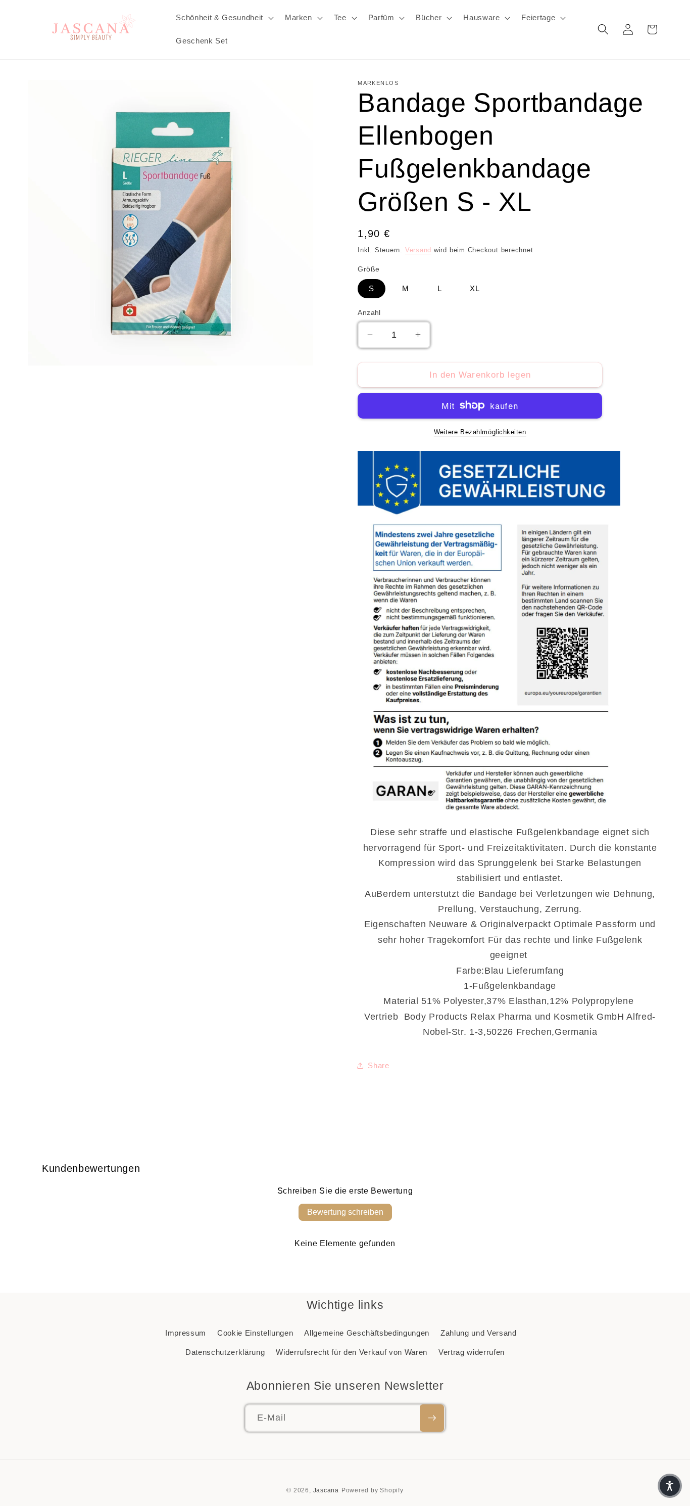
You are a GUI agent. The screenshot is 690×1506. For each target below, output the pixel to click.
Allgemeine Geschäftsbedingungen (366, 1333)
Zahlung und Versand (478, 1333)
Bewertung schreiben (345, 1212)
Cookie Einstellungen (255, 1333)
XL (475, 288)
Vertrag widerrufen (471, 1352)
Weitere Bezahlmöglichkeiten (480, 432)
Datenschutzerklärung (225, 1352)
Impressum (185, 1333)
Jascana (326, 1490)
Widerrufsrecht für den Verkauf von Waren (351, 1352)
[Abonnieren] (432, 1418)
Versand (418, 249)
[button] (223, 17)
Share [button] (378, 1065)
